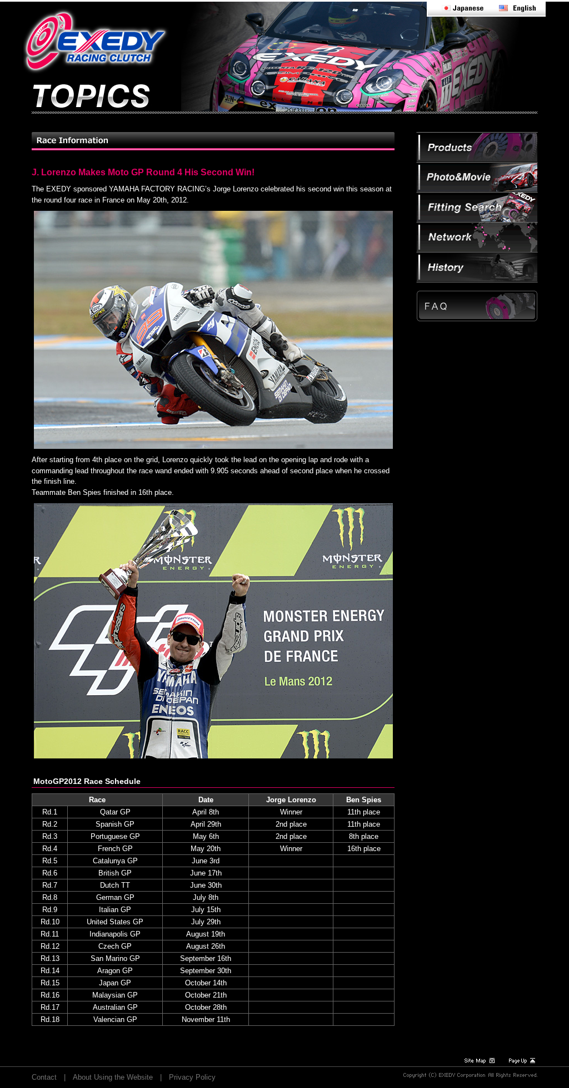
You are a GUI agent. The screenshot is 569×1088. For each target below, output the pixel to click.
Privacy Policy (192, 1077)
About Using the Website (113, 1077)
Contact (44, 1077)
